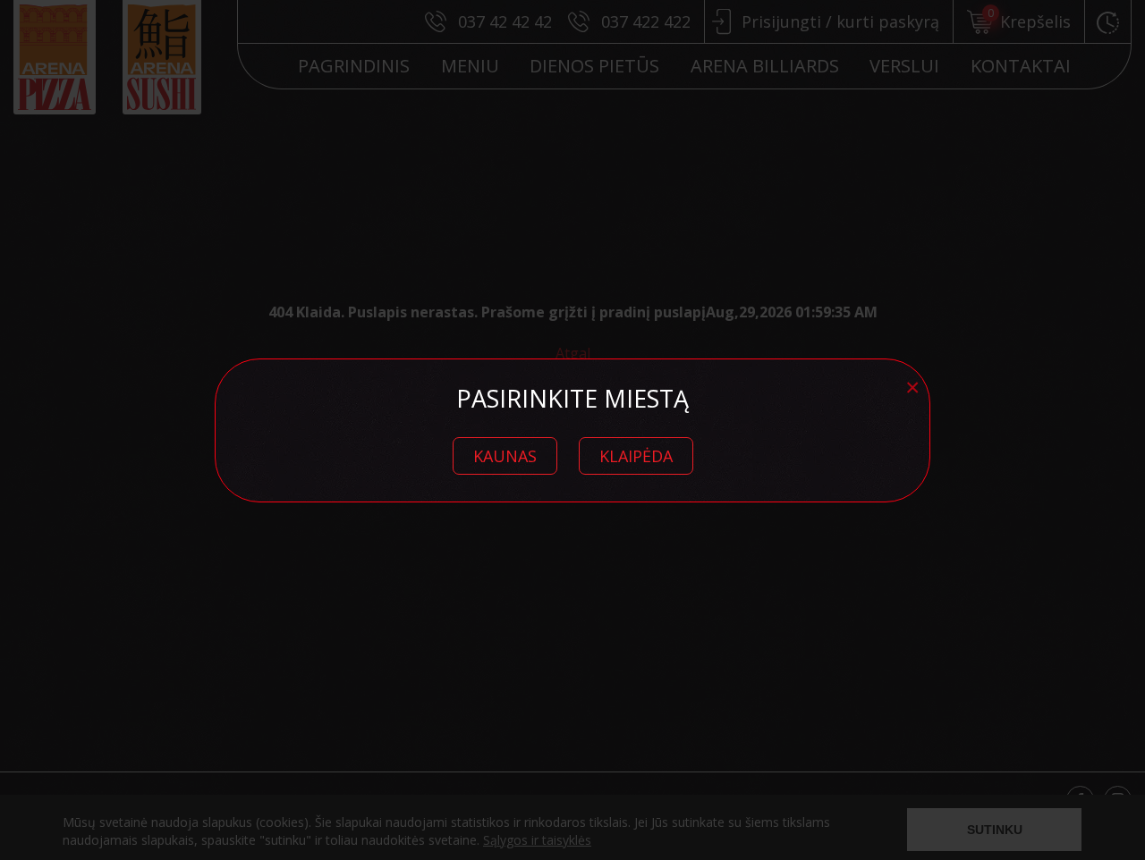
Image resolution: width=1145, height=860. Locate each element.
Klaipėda (636, 456)
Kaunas (505, 456)
